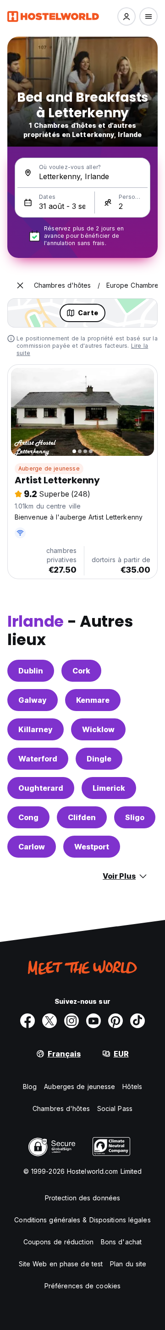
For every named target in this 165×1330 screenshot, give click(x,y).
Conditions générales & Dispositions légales (82, 1220)
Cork (81, 670)
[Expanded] (20, 285)
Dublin (30, 670)
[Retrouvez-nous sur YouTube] (93, 1020)
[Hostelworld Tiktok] (137, 1020)
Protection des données (82, 1198)
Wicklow (98, 729)
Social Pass (114, 1108)
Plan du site (128, 1264)
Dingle (99, 758)
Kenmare (93, 700)
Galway (32, 700)
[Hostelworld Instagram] (71, 1020)
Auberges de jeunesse (79, 1086)
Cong (28, 817)
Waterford (37, 758)
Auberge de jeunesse (49, 468)
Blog (30, 1086)
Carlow (31, 846)
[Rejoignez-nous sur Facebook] (27, 1020)
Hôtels (132, 1086)
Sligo (134, 817)
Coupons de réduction (58, 1242)
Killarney (35, 729)
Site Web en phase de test (61, 1264)
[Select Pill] (126, 16)
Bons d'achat (121, 1242)
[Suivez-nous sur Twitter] (49, 1020)
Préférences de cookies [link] (82, 1286)
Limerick (109, 788)
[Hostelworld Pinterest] (115, 1020)
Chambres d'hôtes (61, 1108)
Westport (91, 846)
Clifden (82, 817)
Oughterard (40, 788)
